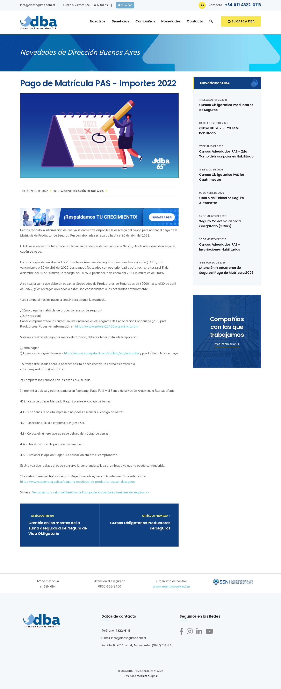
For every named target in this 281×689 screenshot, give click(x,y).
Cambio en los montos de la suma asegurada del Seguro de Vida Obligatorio (57, 528)
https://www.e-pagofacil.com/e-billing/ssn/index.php (101, 353)
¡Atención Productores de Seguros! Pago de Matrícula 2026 (226, 270)
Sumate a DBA (243, 21)
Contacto (195, 21)
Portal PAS (126, 5)
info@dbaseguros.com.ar (37, 5)
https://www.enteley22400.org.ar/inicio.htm (106, 326)
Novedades (171, 21)
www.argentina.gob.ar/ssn (171, 586)
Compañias (145, 21)
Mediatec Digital (147, 676)
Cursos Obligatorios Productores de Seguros (140, 525)
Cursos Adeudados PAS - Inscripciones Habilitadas (219, 247)
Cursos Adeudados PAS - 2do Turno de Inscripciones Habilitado (226, 154)
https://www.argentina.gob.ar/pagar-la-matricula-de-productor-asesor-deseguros (77, 482)
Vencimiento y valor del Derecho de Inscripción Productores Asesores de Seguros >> (90, 492)
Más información (226, 345)
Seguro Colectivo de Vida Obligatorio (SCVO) (219, 224)
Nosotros (98, 21)
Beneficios (120, 21)
